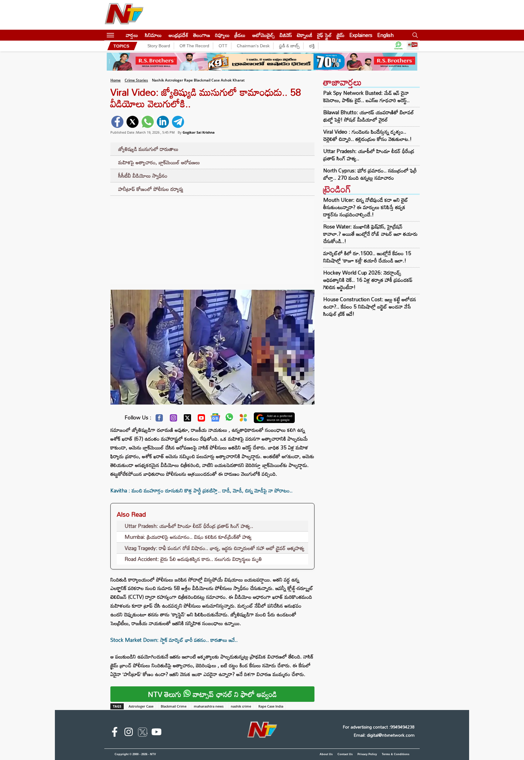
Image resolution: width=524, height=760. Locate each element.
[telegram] (178, 122)
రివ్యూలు (222, 35)
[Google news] (215, 418)
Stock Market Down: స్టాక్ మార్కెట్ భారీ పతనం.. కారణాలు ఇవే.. (174, 640)
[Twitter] (187, 419)
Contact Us (345, 754)
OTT (223, 45)
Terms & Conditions (395, 754)
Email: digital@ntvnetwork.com (384, 735)
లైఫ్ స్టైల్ (324, 35)
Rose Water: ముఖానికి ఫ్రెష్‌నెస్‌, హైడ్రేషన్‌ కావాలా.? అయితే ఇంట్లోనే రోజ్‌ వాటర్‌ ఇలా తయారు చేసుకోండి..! (370, 234)
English (385, 35)
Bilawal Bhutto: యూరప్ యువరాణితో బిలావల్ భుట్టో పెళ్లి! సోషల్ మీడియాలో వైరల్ (368, 116)
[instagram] (128, 733)
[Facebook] (159, 419)
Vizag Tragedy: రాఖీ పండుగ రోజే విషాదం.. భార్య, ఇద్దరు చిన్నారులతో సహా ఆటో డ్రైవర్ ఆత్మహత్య (214, 548)
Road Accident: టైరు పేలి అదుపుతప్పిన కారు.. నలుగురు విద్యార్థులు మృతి (193, 559)
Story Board (158, 45)
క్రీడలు (239, 35)
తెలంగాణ (201, 35)
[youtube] (156, 733)
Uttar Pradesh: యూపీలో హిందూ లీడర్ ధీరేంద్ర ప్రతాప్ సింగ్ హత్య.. (189, 526)
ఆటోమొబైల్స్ (263, 35)
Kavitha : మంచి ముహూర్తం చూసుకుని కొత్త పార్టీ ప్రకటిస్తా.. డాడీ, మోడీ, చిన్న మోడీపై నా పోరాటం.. (201, 490)
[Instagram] (173, 419)
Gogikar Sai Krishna (199, 132)
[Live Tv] (413, 46)
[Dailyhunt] (243, 419)
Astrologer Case (141, 706)
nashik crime (241, 706)
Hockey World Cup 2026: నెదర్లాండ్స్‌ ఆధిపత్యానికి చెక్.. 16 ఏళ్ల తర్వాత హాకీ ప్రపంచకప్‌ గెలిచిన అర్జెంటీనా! (367, 280)
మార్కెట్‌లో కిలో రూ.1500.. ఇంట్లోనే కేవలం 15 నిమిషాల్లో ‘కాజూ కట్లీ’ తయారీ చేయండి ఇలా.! (367, 256)
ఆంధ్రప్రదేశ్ (178, 35)
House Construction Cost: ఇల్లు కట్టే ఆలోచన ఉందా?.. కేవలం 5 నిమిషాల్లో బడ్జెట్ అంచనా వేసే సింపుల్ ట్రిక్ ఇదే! (369, 306)
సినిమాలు (153, 35)
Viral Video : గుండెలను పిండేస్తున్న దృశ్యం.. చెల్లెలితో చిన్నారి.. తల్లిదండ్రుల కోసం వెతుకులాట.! (367, 135)
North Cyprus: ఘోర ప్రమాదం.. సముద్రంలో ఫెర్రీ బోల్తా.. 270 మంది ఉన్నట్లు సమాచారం (370, 174)
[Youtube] (201, 419)
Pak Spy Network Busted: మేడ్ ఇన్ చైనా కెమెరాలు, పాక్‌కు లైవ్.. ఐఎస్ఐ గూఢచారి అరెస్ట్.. (366, 96)
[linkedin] (163, 122)
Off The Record (194, 45)
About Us (326, 754)
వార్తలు (132, 35)
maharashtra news (208, 706)
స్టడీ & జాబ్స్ (289, 45)
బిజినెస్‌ (286, 35)
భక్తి (311, 45)
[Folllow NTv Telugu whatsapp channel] (398, 46)
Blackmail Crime (173, 706)
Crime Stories (136, 80)
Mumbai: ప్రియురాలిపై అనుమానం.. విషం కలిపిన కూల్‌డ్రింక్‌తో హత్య (188, 537)
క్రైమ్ (340, 35)
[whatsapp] (148, 122)
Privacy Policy (367, 754)
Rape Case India (270, 706)
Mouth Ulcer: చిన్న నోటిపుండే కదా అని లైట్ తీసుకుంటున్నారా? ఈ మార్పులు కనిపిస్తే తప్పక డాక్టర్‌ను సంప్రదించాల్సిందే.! (365, 207)
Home (115, 80)
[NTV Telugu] (124, 15)
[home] (120, 35)
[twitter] (132, 122)
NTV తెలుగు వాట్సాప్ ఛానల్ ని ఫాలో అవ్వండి (212, 694)
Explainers (360, 35)
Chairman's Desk (253, 45)
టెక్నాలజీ (304, 35)
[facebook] (117, 122)
